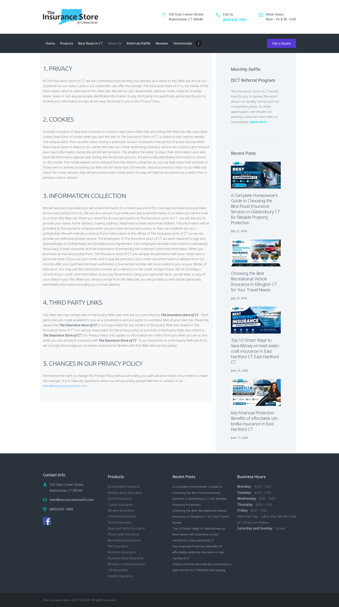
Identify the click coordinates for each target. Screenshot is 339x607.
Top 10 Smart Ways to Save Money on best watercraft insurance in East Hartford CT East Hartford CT (255, 351)
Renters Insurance (121, 510)
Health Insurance (120, 576)
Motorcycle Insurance (123, 534)
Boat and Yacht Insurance (126, 528)
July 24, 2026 (239, 298)
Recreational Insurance (124, 540)
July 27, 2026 (239, 231)
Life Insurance (118, 570)
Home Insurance (120, 498)
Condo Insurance (120, 504)
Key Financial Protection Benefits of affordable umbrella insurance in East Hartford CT (255, 421)
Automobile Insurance (124, 486)
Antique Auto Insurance (125, 492)
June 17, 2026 (239, 437)
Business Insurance (122, 552)
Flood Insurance (119, 522)
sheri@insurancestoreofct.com (65, 386)
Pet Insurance (118, 546)
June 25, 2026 (239, 370)
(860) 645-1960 (61, 509)
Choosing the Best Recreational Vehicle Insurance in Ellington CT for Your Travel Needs (254, 282)
